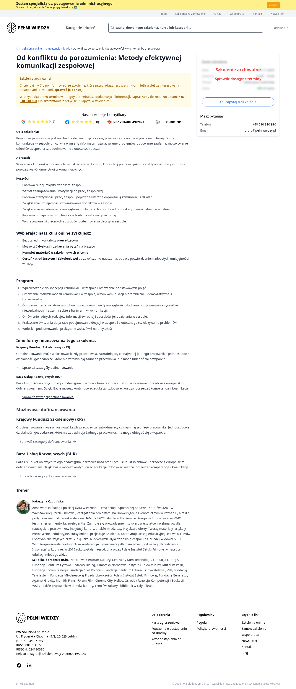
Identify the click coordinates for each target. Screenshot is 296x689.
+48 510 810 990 (264, 124)
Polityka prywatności (211, 628)
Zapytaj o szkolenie (240, 102)
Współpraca (237, 14)
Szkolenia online (32, 48)
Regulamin (204, 622)
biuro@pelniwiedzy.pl (260, 130)
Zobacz (273, 5)
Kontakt (257, 14)
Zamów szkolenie (254, 628)
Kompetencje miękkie (57, 48)
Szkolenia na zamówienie (190, 14)
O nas (217, 14)
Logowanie (280, 28)
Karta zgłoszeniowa (165, 622)
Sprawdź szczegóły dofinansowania (47, 367)
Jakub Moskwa (271, 684)
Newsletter (277, 14)
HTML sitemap (25, 684)
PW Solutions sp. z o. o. (196, 684)
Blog (164, 14)
